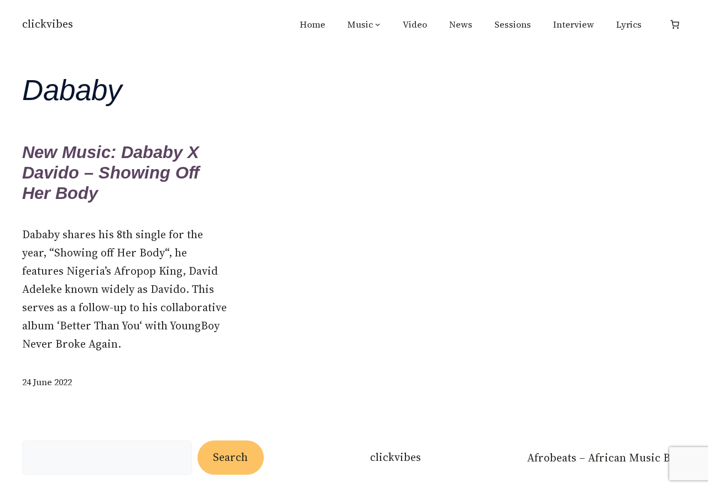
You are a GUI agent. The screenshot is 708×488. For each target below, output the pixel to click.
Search (230, 457)
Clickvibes (47, 24)
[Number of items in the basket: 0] (675, 24)
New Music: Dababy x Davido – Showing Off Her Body (110, 173)
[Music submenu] (378, 24)
